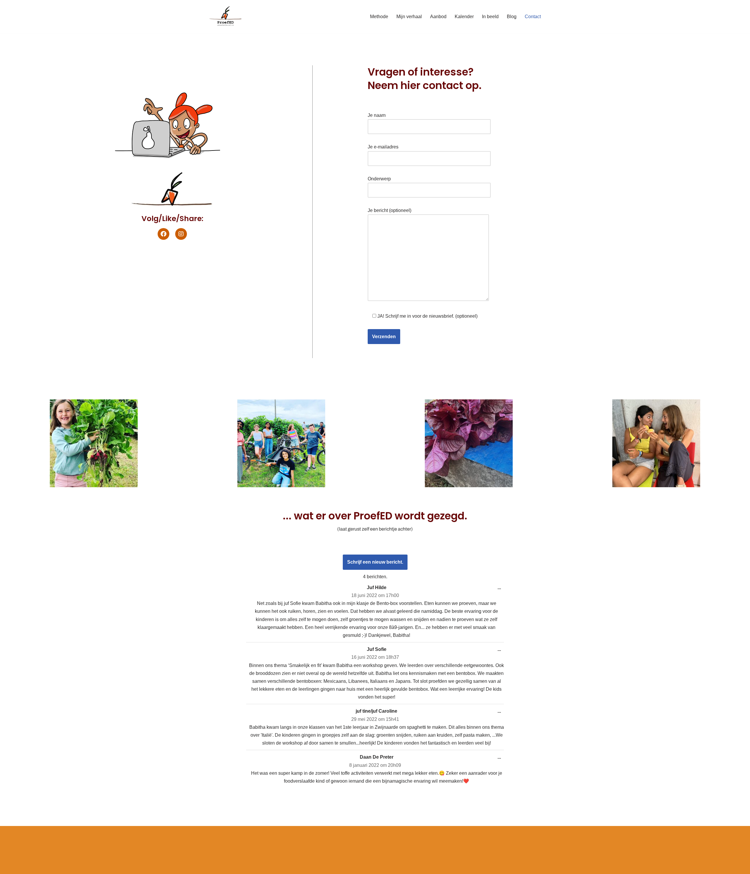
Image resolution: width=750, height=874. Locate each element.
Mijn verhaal (409, 16)
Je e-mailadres (383, 146)
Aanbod (438, 16)
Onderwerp (379, 178)
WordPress (282, 833)
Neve (213, 833)
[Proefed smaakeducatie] (225, 16)
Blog (512, 16)
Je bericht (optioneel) (389, 210)
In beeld (490, 16)
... (498, 585)
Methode (379, 16)
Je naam (377, 115)
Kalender (464, 16)
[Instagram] (181, 234)
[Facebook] (163, 234)
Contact (533, 16)
